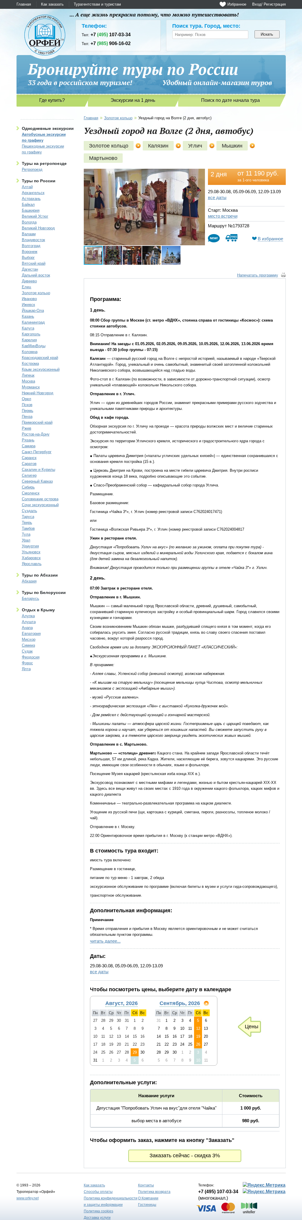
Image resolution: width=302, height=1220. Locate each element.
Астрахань (31, 198)
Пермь (27, 410)
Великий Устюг (35, 216)
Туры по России (38, 180)
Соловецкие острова (40, 499)
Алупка (28, 616)
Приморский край (37, 422)
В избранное (270, 238)
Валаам (29, 234)
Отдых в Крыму (38, 609)
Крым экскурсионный (41, 369)
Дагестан (30, 269)
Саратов (29, 463)
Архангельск (33, 193)
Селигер (29, 475)
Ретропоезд (32, 169)
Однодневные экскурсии (48, 128)
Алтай (27, 187)
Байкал (28, 204)
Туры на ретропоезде (44, 163)
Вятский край (33, 263)
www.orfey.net (28, 1198)
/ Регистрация (273, 4)
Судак (27, 651)
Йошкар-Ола (33, 310)
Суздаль (29, 511)
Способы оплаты (98, 1192)
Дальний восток (36, 275)
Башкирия (31, 210)
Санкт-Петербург (37, 452)
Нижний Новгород (37, 393)
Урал (26, 540)
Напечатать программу (257, 275)
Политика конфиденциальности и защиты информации (110, 1201)
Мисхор (28, 639)
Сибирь (28, 487)
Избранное (236, 4)
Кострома (30, 363)
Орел (26, 399)
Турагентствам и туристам (97, 4)
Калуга (28, 328)
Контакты (146, 1185)
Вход (256, 4)
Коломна (29, 352)
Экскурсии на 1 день (133, 100)
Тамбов (28, 528)
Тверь (27, 522)
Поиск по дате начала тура (230, 100)
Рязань (28, 440)
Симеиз (28, 645)
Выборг (28, 257)
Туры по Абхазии (40, 575)
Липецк (28, 375)
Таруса (28, 516)
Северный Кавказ (37, 481)
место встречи (222, 215)
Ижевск (28, 304)
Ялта (26, 669)
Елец (26, 287)
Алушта (29, 622)
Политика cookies (98, 1211)
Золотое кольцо (36, 293)
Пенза (27, 416)
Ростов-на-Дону (36, 434)
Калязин (158, 146)
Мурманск (31, 387)
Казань (28, 316)
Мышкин (232, 146)
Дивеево (29, 281)
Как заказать (52, 4)
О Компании (148, 1198)
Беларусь (30, 598)
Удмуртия (30, 546)
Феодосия (31, 657)
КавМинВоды (33, 346)
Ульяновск (31, 552)
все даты (217, 197)
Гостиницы (147, 1205)
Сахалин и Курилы (38, 469)
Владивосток (33, 240)
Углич (195, 146)
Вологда (29, 222)
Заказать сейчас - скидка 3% (185, 1155)
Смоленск (31, 493)
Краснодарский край (40, 357)
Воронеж (29, 251)
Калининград (33, 322)
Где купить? (52, 100)
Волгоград (31, 246)
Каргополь (31, 334)
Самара (28, 446)
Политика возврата (154, 1192)
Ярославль (32, 564)
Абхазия (29, 581)
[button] (199, 174)
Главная (24, 4)
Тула (26, 534)
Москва (28, 381)
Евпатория (31, 633)
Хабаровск (31, 558)
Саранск (29, 458)
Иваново (29, 299)
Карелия (29, 340)
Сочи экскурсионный (40, 505)
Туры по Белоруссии (44, 592)
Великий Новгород (38, 228)
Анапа (27, 627)
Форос (27, 663)
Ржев (26, 428)
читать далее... (105, 940)
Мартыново (103, 158)
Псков (27, 405)
